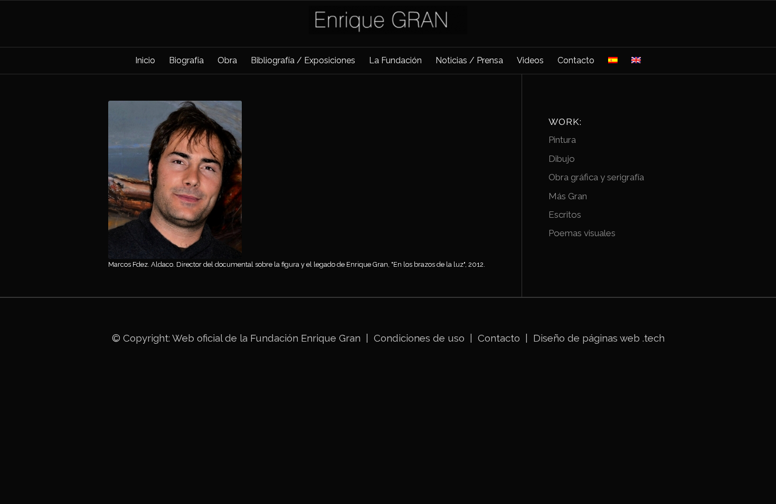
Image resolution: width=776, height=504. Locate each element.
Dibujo (561, 158)
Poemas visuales (582, 233)
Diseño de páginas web (586, 338)
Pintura (562, 139)
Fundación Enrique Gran (305, 338)
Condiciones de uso (419, 338)
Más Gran (567, 196)
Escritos (564, 214)
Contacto (500, 338)
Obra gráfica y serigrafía (596, 177)
